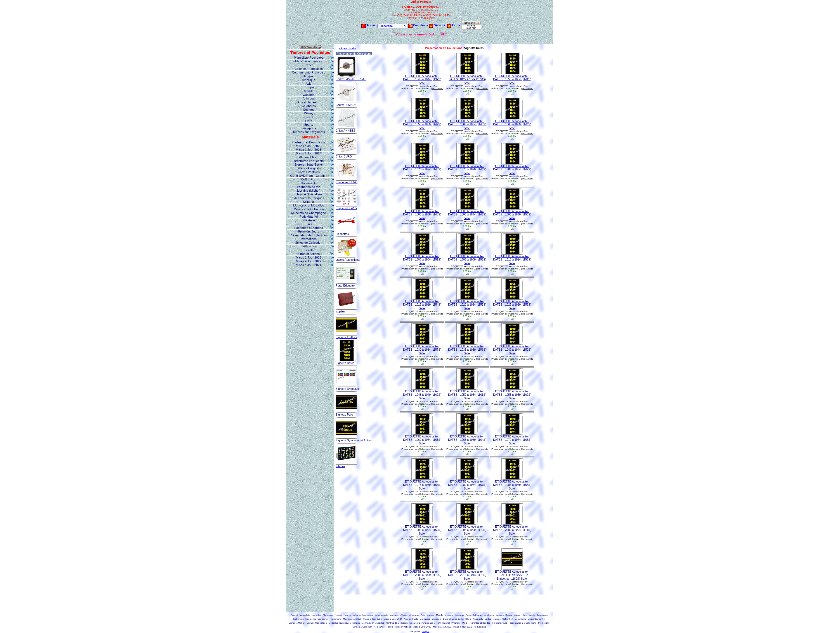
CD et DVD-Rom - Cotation (308, 175)
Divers (308, 117)
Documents (309, 183)
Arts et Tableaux (309, 102)
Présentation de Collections (309, 235)
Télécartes (308, 246)
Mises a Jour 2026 (308, 146)
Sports (308, 124)
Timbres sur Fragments (309, 132)
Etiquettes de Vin (308, 187)
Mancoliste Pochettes (308, 57)
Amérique (308, 80)
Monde (309, 91)
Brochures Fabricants (309, 161)
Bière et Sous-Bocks (309, 164)
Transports (308, 128)
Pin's (308, 224)
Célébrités (309, 106)
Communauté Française (308, 72)
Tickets (309, 250)
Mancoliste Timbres (308, 61)
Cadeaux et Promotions (308, 142)
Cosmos (308, 109)
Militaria (308, 201)
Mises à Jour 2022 (308, 261)
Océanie (308, 94)
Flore (308, 120)
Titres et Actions (309, 253)
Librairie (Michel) (308, 190)
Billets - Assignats (309, 168)
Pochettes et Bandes (308, 227)
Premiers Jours (308, 231)
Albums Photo (308, 157)
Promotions (309, 239)
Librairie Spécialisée (308, 194)
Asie (309, 83)
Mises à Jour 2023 (308, 257)
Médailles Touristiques (308, 198)
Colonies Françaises (309, 68)
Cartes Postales (309, 172)
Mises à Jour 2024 (308, 153)
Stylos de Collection (308, 242)
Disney (308, 113)
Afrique (309, 76)
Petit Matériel (309, 216)
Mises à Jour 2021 (308, 265)
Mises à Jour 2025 (308, 149)
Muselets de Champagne (308, 213)
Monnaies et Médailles (308, 205)
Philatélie (308, 220)
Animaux (309, 98)
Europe (309, 87)
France (309, 65)
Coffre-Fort (308, 179)
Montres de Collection (309, 209)
